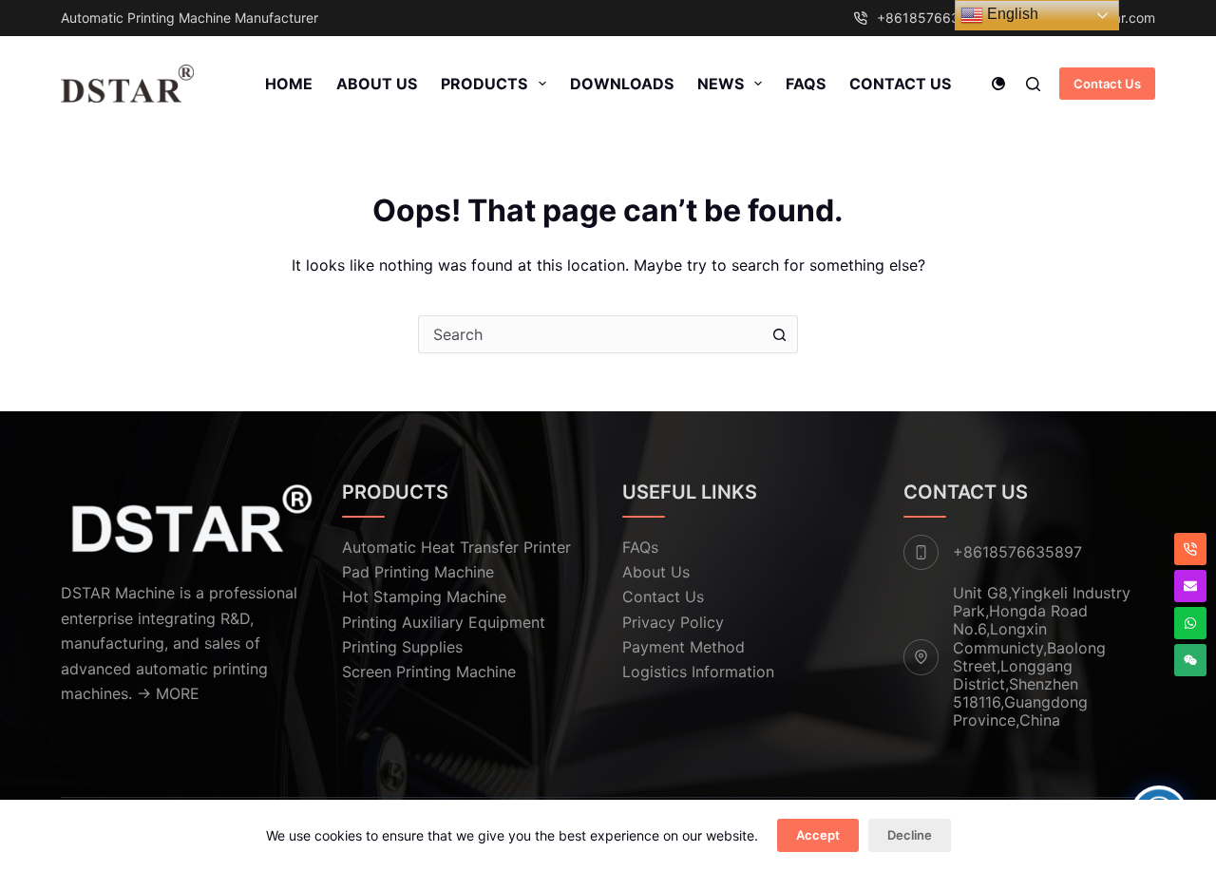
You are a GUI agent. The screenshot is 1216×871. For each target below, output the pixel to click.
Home (289, 83)
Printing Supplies (402, 646)
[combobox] (590, 334)
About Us (376, 83)
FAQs (806, 83)
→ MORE (168, 693)
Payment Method (683, 646)
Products (484, 83)
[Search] (1033, 84)
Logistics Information (698, 671)
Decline (909, 835)
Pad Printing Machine (418, 571)
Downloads (622, 83)
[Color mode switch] (998, 83)
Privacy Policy (673, 622)
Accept (818, 835)
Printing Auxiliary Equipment (443, 622)
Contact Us (900, 83)
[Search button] (779, 334)
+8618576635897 (935, 17)
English (1010, 14)
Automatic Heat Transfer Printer (456, 547)
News (720, 83)
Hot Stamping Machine (424, 596)
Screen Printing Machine (429, 671)
